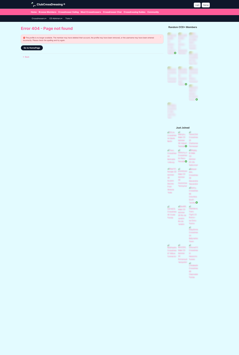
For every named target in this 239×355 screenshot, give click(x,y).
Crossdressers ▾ (39, 18)
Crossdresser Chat (112, 12)
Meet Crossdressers (91, 12)
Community (153, 12)
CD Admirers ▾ (55, 18)
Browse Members (47, 12)
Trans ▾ (68, 18)
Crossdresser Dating (68, 12)
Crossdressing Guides (134, 12)
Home (34, 12)
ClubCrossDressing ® (51, 4)
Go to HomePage (32, 48)
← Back (26, 57)
